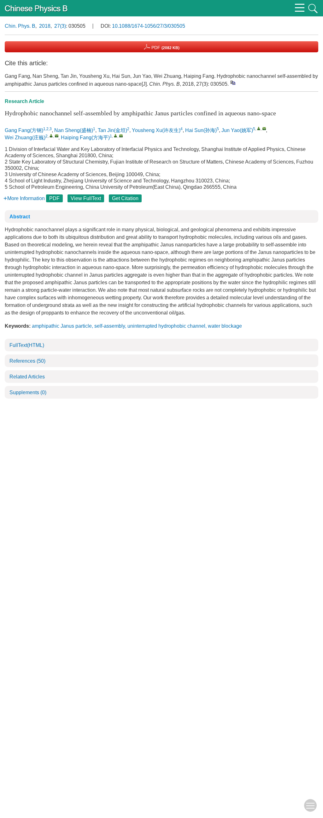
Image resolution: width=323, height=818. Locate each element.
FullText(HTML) (26, 345)
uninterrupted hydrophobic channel (166, 326)
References (27, 361)
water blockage (225, 326)
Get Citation (125, 198)
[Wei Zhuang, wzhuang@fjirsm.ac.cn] (51, 135)
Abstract (19, 216)
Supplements (27, 392)
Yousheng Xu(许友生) (156, 130)
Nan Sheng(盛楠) (73, 130)
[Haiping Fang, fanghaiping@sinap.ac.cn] (115, 135)
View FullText (86, 198)
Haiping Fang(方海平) (85, 137)
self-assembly (109, 326)
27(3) (60, 26)
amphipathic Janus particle (62, 326)
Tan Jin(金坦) (112, 130)
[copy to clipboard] (233, 82)
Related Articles (27, 376)
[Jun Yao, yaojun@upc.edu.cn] (259, 128)
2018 (44, 26)
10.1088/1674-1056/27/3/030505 (148, 26)
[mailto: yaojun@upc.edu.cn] (264, 128)
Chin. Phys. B (20, 26)
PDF (164, 47)
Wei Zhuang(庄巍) (25, 137)
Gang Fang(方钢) (24, 130)
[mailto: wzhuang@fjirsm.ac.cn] (56, 135)
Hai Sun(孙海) (201, 130)
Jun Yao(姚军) (237, 130)
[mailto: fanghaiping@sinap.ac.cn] (121, 135)
